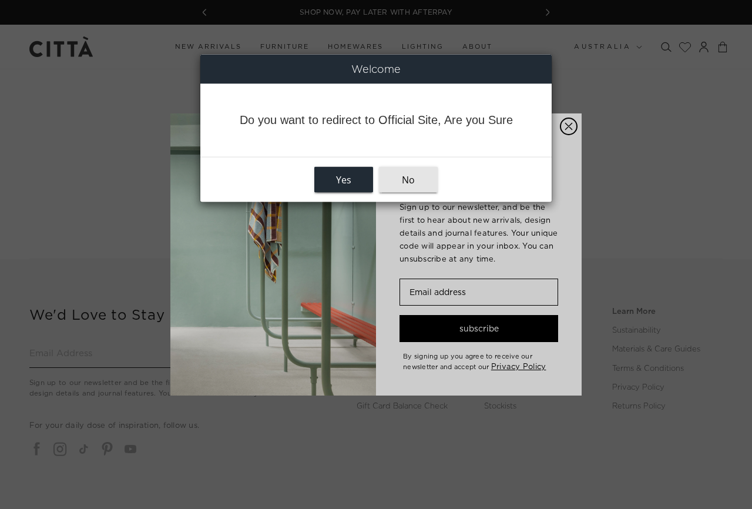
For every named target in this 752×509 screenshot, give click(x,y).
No (408, 179)
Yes (343, 179)
